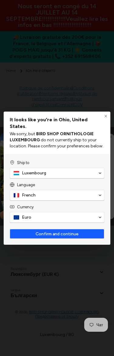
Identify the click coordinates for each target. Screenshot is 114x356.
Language (26, 185)
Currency (25, 207)
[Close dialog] (105, 116)
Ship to (23, 162)
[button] (57, 173)
